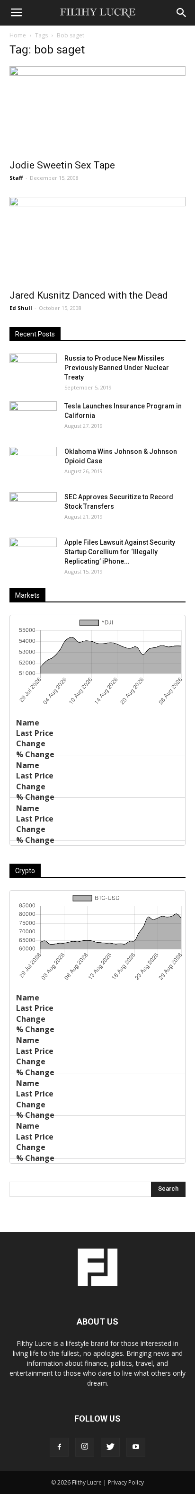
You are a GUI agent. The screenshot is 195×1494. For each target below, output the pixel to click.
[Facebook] (59, 1447)
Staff (16, 177)
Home (17, 35)
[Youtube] (135, 1447)
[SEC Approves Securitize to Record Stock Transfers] (33, 508)
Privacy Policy (126, 1482)
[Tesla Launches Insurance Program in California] (33, 417)
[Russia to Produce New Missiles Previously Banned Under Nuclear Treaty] (33, 370)
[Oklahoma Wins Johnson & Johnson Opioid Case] (33, 463)
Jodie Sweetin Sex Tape (62, 165)
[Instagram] (84, 1447)
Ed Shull (20, 307)
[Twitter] (110, 1447)
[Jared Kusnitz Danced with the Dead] (97, 240)
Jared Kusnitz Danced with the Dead (88, 295)
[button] (181, 13)
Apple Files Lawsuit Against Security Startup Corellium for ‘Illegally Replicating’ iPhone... (119, 552)
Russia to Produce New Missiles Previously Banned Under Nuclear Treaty (116, 367)
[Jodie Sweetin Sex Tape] (97, 109)
